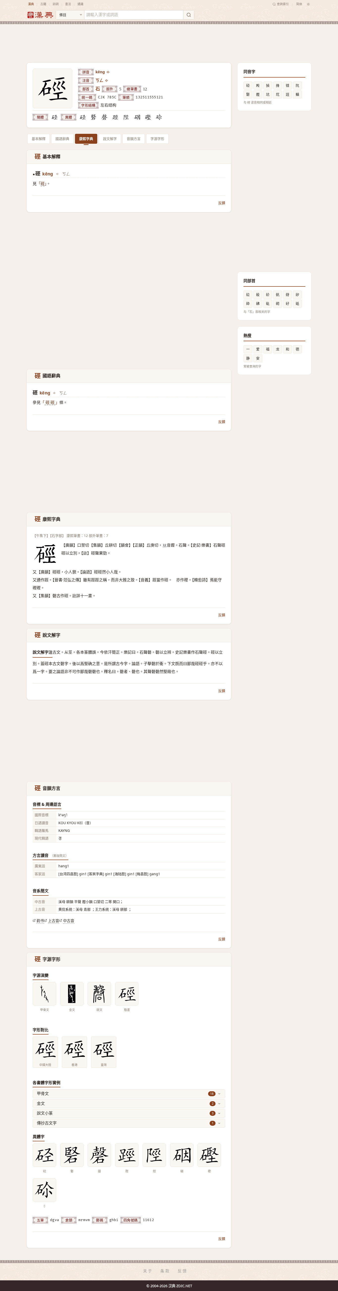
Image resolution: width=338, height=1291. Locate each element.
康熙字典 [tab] (86, 138)
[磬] (104, 117)
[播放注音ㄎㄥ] (106, 80)
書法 (68, 4)
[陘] (126, 117)
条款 (165, 1271)
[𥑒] (158, 117)
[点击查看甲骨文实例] (44, 994)
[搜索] (188, 14)
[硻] (93, 117)
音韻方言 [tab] (134, 138)
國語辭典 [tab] (62, 138)
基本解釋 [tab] (39, 138)
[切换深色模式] (308, 4)
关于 (148, 1271)
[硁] (54, 117)
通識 (80, 4)
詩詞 (56, 4)
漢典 (31, 4)
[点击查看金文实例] (72, 994)
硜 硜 (50, 402)
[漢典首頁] (40, 15)
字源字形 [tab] (157, 138)
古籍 (43, 4)
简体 (299, 4)
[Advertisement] (169, 39)
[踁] (115, 117)
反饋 (221, 202)
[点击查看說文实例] (99, 994)
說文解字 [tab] (110, 138)
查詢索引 (283, 4)
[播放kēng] (108, 72)
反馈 (183, 1271)
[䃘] (148, 117)
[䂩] (137, 117)
